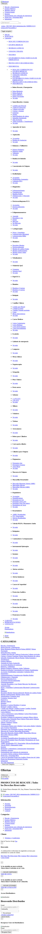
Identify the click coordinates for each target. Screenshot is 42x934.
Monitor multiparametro (20, 250)
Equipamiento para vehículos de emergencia (18, 15)
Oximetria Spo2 (15, 696)
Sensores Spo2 (17, 271)
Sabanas (36, 719)
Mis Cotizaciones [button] (32, 856)
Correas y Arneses (18, 111)
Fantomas (15, 113)
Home (6, 635)
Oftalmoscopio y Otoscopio (21, 196)
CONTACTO (9, 624)
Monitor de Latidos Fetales (21, 249)
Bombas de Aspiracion (19, 140)
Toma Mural (16, 466)
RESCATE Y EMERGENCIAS (19, 41)
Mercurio (15, 221)
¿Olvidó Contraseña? (7, 915)
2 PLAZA (16, 400)
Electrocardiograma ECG (8, 679)
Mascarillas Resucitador (22, 731)
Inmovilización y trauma (8, 652)
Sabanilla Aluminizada (19, 118)
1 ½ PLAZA (16, 398)
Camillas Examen (18, 308)
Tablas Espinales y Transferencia (23, 121)
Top (16, 841)
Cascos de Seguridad (7, 757)
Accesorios (16, 138)
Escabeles (4, 717)
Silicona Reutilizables (19, 518)
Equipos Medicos (10, 9)
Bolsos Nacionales (18, 96)
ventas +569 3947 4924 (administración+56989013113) (18, 26)
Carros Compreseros (19, 323)
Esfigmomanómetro (19, 190)
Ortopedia (13, 719)
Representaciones (10, 807)
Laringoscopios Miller (19, 236)
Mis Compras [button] (22, 856)
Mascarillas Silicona (19, 485)
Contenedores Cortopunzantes (17, 748)
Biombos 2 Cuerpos (19, 288)
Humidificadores (18, 498)
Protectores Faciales (22, 759)
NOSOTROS (9, 36)
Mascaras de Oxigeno (7, 731)
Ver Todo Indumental (7, 762)
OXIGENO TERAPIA (16, 51)
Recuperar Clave (6, 932)
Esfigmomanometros (7, 682)
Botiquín (3, 707)
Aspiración (16, 663)
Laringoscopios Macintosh (21, 234)
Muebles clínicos (10, 10)
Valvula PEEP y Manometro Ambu (11, 745)
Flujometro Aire (17, 463)
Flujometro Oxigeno (19, 465)
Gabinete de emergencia (14, 717)
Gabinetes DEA (17, 181)
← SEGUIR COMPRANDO (9, 872)
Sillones (3, 722)
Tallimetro (16, 153)
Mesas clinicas (33, 717)
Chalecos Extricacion (19, 107)
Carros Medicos (6, 712)
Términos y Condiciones (12, 838)
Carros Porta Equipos (19, 326)
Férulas (15, 114)
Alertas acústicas (13, 754)
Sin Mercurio (17, 223)
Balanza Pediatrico (18, 149)
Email (2, 905)
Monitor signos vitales (19, 252)
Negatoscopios (5, 719)
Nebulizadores (5, 696)
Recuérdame (7, 913)
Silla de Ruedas (17, 120)
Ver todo (15, 98)
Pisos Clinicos (21, 719)
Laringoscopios (5, 686)
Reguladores (4, 736)
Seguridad (8, 805)
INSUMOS (12, 54)
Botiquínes (4, 748)
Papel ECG (4, 700)
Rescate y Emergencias (12, 7)
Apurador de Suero (7, 663)
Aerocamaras (5, 726)
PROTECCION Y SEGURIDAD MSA (21, 63)
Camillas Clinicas (12, 707)
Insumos (7, 14)
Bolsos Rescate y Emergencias (10, 647)
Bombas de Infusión (7, 670)
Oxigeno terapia (10, 12)
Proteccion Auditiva (20, 757)
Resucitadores (5, 741)
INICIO (7, 34)
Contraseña (4, 909)
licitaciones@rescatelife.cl (11, 796)
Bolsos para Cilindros (16, 726)
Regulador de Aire (18, 500)
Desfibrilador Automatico (20, 179)
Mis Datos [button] (4, 856)
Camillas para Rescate (19, 106)
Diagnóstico (4, 673)
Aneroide (15, 216)
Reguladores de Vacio (19, 505)
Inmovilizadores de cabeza (21, 116)
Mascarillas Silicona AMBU (21, 487)
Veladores (9, 722)
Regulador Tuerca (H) (19, 501)
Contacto (7, 811)
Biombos (3, 703)
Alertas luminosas (23, 754)
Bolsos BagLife (17, 93)
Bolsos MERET (17, 95)
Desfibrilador (34, 670)
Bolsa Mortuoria (18, 91)
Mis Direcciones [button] (13, 856)
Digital (15, 220)
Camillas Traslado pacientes (21, 310)
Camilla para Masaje (19, 307)
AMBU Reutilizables (19, 514)
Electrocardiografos (19, 207)
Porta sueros (29, 719)
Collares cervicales (18, 109)
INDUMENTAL (14, 66)
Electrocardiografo (18, 247)
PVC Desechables (18, 516)
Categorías (8, 38)
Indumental (8, 19)
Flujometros (13, 728)
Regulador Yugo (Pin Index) (21, 503)
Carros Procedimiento (19, 328)
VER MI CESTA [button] (6, 874)
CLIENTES (8, 620)
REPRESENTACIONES (13, 622)
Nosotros (7, 804)
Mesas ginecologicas (19, 314)
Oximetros (16, 269)
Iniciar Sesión (5, 916)
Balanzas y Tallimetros (8, 666)
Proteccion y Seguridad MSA (14, 17)
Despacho (8, 809)
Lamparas (25, 717)
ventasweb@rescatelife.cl (8, 28)
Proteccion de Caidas (33, 757)
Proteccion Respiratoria (8, 759)
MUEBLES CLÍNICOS (16, 48)
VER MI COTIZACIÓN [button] (8, 887)
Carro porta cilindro (29, 726)
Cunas (14, 312)
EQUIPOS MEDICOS (16, 45)
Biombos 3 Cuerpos (19, 290)
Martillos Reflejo (18, 194)
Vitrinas (15, 722)
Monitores (4, 691)
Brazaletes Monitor (18, 245)
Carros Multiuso (17, 325)
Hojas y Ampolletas (19, 232)
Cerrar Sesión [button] (5, 857)
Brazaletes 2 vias (18, 218)
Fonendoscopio (17, 192)
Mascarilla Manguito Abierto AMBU (24, 483)
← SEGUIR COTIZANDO (9, 885)
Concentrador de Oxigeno (22, 670)
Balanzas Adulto (18, 151)
